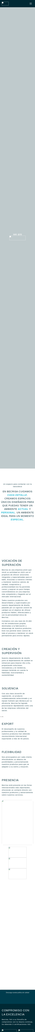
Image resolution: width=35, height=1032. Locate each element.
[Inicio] (5, 3)
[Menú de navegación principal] (30, 3)
